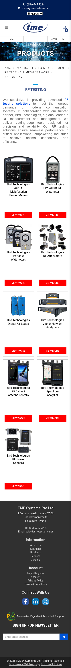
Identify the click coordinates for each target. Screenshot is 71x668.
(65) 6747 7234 (35, 4)
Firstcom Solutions (51, 664)
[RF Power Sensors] (18, 440)
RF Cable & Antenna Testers (18, 393)
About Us (35, 545)
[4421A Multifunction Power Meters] (18, 169)
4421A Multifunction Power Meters (18, 191)
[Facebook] (25, 601)
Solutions (35, 548)
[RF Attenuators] (52, 236)
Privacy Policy (35, 580)
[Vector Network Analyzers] (52, 304)
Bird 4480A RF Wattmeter (52, 189)
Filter (12, 39)
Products (21, 68)
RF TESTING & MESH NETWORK (27, 72)
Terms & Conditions (35, 584)
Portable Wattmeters (18, 257)
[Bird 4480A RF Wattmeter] (52, 169)
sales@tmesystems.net (36, 8)
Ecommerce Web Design (23, 664)
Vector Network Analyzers (52, 325)
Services (35, 556)
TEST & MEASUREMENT (49, 68)
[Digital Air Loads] (18, 304)
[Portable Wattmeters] (18, 236)
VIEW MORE (18, 215)
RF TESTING (14, 76)
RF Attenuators (52, 256)
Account (35, 576)
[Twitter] (45, 601)
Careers (35, 559)
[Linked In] (35, 601)
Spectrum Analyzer (52, 393)
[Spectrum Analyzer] (52, 372)
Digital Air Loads (18, 323)
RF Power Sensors (18, 461)
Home (7, 68)
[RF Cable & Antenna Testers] (18, 372)
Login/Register (35, 573)
